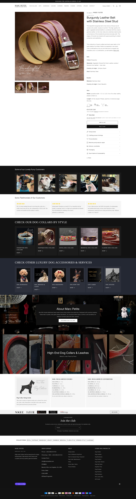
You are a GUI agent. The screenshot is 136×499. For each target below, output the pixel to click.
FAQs (69, 461)
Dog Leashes (98, 454)
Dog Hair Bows (98, 464)
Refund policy (62, 495)
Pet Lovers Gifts (99, 476)
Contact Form (45, 458)
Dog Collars (98, 451)
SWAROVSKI (42, 440)
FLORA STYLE (71, 440)
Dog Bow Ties (98, 466)
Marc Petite (47, 495)
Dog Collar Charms (99, 461)
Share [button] (89, 157)
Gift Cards (97, 479)
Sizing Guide (71, 451)
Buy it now (102, 126)
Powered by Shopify (54, 495)
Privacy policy (69, 495)
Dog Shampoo (98, 474)
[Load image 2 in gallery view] (31, 87)
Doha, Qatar (45, 470)
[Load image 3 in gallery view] (43, 87)
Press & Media (72, 466)
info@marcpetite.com (48, 461)
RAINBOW (56, 440)
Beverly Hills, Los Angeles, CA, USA (52, 467)
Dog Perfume (98, 471)
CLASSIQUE (90, 440)
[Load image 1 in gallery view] (20, 87)
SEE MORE (115, 412)
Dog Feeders (98, 459)
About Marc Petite (72, 464)
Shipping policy (85, 495)
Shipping (96, 111)
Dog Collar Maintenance (74, 459)
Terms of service (77, 495)
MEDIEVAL (63, 440)
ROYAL (29, 440)
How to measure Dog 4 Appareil (76, 456)
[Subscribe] (79, 427)
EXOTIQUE (35, 440)
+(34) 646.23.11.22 (51, 451)
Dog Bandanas (98, 456)
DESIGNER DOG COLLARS (68, 320)
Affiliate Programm (47, 476)
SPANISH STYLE (81, 440)
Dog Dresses (98, 469)
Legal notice (92, 495)
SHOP (18, 252)
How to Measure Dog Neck (75, 454)
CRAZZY (49, 440)
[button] (113, 6)
